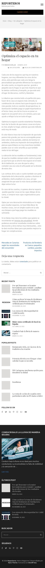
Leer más (5, 472)
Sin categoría (15, 67)
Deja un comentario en (33, 67)
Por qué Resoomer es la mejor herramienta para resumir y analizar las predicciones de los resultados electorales (27, 288)
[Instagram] (17, 412)
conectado (23, 262)
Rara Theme (12, 563)
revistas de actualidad (23, 221)
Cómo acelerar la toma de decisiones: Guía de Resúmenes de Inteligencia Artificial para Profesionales (27, 301)
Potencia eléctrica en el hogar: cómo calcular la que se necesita (26, 359)
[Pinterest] (13, 412)
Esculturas (16, 382)
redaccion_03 (10, 65)
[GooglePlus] (21, 412)
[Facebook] (2, 412)
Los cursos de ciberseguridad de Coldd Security (25, 312)
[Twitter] (6, 412)
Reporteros (11, 3)
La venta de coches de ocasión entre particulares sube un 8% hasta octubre (27, 395)
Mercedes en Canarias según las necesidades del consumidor (10, 245)
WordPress (32, 563)
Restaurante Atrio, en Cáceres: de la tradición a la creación (26, 348)
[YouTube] (26, 412)
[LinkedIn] (10, 412)
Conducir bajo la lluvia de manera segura (25, 332)
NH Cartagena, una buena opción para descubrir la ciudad (27, 371)
